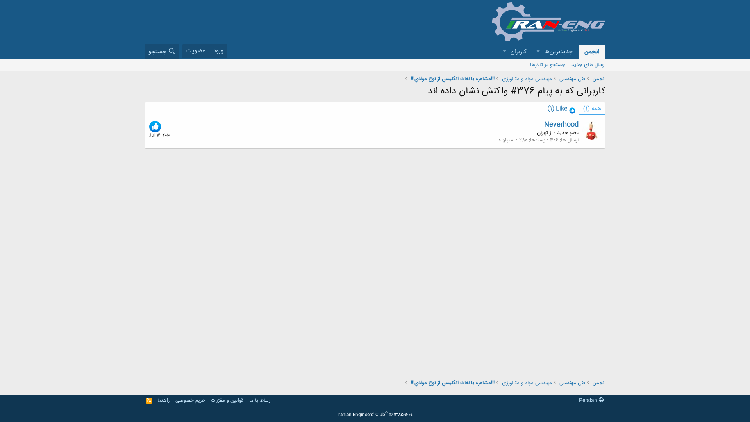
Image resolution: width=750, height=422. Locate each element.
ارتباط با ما (260, 400)
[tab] (561, 109)
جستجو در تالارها (547, 65)
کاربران (519, 52)
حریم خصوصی (190, 400)
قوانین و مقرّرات (227, 400)
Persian (589, 400)
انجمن (592, 52)
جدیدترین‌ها (558, 52)
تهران (542, 133)
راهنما (163, 400)
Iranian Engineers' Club (375, 414)
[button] (537, 52)
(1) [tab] (592, 109)
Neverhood (561, 124)
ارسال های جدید (588, 65)
